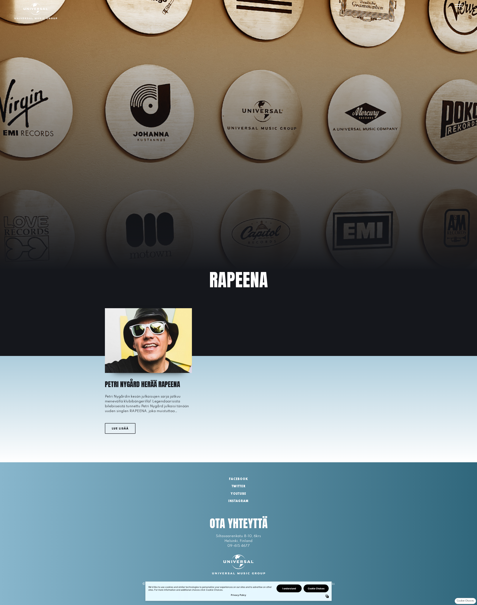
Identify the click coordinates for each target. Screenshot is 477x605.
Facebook (238, 479)
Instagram (238, 501)
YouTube (238, 494)
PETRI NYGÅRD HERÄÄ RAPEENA (142, 384)
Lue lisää (120, 428)
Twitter (239, 486)
